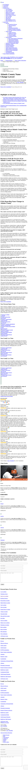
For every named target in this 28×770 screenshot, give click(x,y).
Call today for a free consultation (12, 58)
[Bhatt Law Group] (5, 722)
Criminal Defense (9, 60)
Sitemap (4, 739)
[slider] (14, 479)
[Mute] (24, 479)
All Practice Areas (4, 636)
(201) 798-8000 (20, 82)
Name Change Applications (20, 60)
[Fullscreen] (26, 479)
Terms (4, 740)
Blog (4, 736)
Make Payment (6, 735)
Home (2, 60)
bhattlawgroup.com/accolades (7, 396)
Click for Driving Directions (6, 732)
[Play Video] (2, 479)
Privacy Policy (6, 742)
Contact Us (5, 738)
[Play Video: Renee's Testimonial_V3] (14, 472)
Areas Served (6, 737)
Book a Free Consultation (6, 86)
